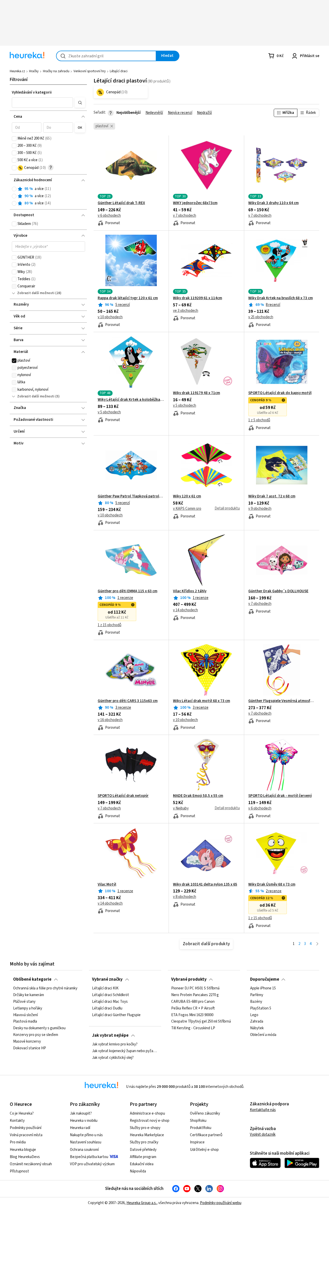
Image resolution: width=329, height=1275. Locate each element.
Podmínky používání (25, 1128)
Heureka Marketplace (147, 1135)
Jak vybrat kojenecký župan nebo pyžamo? (125, 1051)
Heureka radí (80, 1128)
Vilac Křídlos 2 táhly (189, 591)
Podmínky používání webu (220, 1203)
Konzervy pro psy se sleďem (35, 1034)
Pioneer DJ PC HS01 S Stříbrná (195, 988)
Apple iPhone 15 (263, 988)
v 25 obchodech (260, 317)
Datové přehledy (143, 1149)
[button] (42, 102)
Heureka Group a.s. (141, 1203)
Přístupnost (19, 1171)
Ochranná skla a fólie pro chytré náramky (45, 988)
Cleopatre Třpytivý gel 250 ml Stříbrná (201, 1021)
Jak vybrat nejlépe (110, 1035)
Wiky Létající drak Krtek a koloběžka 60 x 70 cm (131, 399)
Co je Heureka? (22, 1113)
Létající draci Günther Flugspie (116, 1015)
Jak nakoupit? (81, 1113)
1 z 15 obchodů (109, 625)
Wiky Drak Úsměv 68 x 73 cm (271, 884)
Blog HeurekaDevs (25, 1157)
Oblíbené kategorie (32, 979)
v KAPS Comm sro (187, 508)
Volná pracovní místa (26, 1135)
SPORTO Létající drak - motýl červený (280, 795)
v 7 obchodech (184, 215)
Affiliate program (143, 1157)
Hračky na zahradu (56, 71)
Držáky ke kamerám (28, 995)
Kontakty (17, 1120)
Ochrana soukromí (84, 1149)
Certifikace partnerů (206, 1135)
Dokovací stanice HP (29, 1048)
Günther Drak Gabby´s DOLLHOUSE (278, 591)
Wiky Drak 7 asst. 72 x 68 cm (271, 496)
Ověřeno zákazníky (205, 1113)
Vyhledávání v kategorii (32, 92)
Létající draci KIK (105, 988)
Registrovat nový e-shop (149, 1120)
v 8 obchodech (184, 896)
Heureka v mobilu (83, 1120)
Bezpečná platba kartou (89, 1157)
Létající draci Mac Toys (110, 1001)
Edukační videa (141, 1164)
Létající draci (118, 71)
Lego (254, 1015)
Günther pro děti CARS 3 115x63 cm (128, 701)
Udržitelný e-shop (204, 1149)
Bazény (256, 1001)
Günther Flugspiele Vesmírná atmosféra (281, 701)
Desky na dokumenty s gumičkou (39, 1028)
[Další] (317, 944)
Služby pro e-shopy (145, 1128)
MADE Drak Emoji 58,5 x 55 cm (198, 795)
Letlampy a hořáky (27, 1008)
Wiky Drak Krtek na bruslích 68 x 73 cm (280, 298)
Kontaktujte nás (263, 1110)
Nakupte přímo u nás (86, 1135)
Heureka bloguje (23, 1149)
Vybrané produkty (189, 979)
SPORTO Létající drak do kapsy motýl (280, 393)
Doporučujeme (264, 979)
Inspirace (197, 1142)
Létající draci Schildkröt (110, 995)
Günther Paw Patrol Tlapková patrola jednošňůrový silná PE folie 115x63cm (131, 496)
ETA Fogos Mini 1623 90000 (192, 1015)
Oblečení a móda (263, 1034)
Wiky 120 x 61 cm (187, 496)
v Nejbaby (181, 808)
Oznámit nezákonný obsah (31, 1164)
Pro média (18, 1142)
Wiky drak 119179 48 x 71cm (196, 393)
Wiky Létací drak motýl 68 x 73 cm (201, 701)
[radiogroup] (48, 196)
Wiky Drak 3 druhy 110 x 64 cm (273, 203)
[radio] (14, 189)
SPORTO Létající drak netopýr (123, 795)
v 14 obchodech (185, 610)
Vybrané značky (107, 979)
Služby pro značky (144, 1142)
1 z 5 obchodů (259, 420)
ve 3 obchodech (185, 310)
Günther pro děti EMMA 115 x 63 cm (127, 591)
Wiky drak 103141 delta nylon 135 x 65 (205, 884)
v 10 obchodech (110, 317)
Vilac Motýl (107, 884)
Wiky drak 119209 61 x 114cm (197, 298)
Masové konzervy (27, 1041)
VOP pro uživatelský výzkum (92, 1164)
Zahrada (256, 1021)
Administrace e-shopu (147, 1113)
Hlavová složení (25, 1015)
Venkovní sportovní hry (90, 71)
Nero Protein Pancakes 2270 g (195, 995)
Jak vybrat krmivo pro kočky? (115, 1044)
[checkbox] (14, 138)
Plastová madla (25, 1021)
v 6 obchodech (109, 215)
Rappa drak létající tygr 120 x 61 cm (128, 298)
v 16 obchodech (110, 720)
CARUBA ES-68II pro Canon (193, 1001)
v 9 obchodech (259, 508)
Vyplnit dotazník (263, 1134)
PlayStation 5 (260, 1008)
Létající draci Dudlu (107, 1008)
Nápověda (138, 1171)
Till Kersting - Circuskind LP (193, 1028)
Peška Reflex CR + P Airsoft (193, 1008)
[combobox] (106, 56)
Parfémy (256, 995)
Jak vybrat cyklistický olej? (113, 1057)
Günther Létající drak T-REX (121, 203)
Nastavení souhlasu (85, 1142)
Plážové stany (24, 1001)
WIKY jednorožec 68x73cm (195, 203)
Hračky (34, 71)
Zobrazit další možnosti (35, 293)
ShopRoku (198, 1120)
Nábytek (257, 1028)
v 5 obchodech (109, 412)
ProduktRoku (200, 1128)
